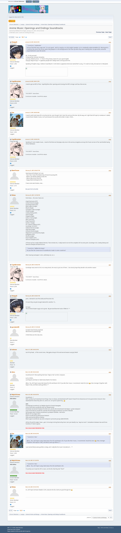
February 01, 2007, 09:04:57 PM (33, 170)
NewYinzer (15, 170)
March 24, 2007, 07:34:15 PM (32, 487)
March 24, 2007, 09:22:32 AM (32, 372)
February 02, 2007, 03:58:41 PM (33, 295)
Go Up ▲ (111, 527)
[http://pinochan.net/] (10, 212)
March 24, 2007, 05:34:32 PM (32, 433)
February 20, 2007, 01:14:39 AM (33, 327)
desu (13, 372)
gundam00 (15, 327)
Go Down (11, 37)
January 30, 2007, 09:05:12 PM (32, 81)
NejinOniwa (16, 394)
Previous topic (100, 32)
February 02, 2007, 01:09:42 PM (33, 264)
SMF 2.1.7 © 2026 (11, 527)
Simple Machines (19, 527)
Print (110, 37)
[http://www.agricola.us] (10, 188)
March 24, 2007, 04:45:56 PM (32, 394)
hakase (14, 350)
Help (99, 527)
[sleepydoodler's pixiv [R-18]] (10, 66)
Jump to (89, 517)
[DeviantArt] (10, 105)
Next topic (108, 32)
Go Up (10, 510)
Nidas (14, 195)
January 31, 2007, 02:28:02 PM (32, 139)
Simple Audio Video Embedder (13, 529)
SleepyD (14, 42)
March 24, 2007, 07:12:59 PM (32, 460)
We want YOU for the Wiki (32, 189)
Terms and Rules (104, 527)
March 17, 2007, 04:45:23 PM (32, 349)
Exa (13, 112)
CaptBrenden (16, 81)
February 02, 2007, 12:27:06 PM (33, 195)
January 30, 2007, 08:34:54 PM (32, 42)
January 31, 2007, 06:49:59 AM (32, 112)
